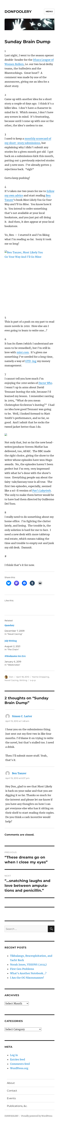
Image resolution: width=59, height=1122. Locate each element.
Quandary (9, 625)
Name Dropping (40, 677)
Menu (49, 11)
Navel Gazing (11, 680)
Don (11, 677)
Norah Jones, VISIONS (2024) (28, 964)
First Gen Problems (22, 968)
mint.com (23, 352)
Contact (12, 1090)
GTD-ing (30, 361)
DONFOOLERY (18, 11)
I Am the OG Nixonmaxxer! (27, 977)
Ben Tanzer (19, 773)
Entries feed (17, 1059)
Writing (23, 680)
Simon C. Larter (22, 716)
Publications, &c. (17, 1105)
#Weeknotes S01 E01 (15, 656)
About (11, 1082)
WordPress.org (19, 1068)
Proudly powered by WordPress (36, 1116)
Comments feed (20, 1063)
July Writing (11, 641)
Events (11, 1098)
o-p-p (33, 680)
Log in (14, 1055)
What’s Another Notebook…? (28, 973)
